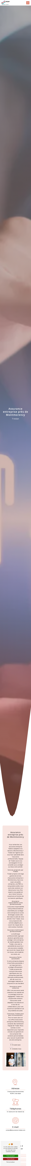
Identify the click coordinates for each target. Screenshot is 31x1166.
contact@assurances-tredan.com (15, 1130)
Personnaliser (10, 1162)
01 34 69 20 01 (11, 1112)
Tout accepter (10, 1156)
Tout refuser (10, 1159)
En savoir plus (16, 1045)
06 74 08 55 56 (20, 1112)
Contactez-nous (16, 1049)
